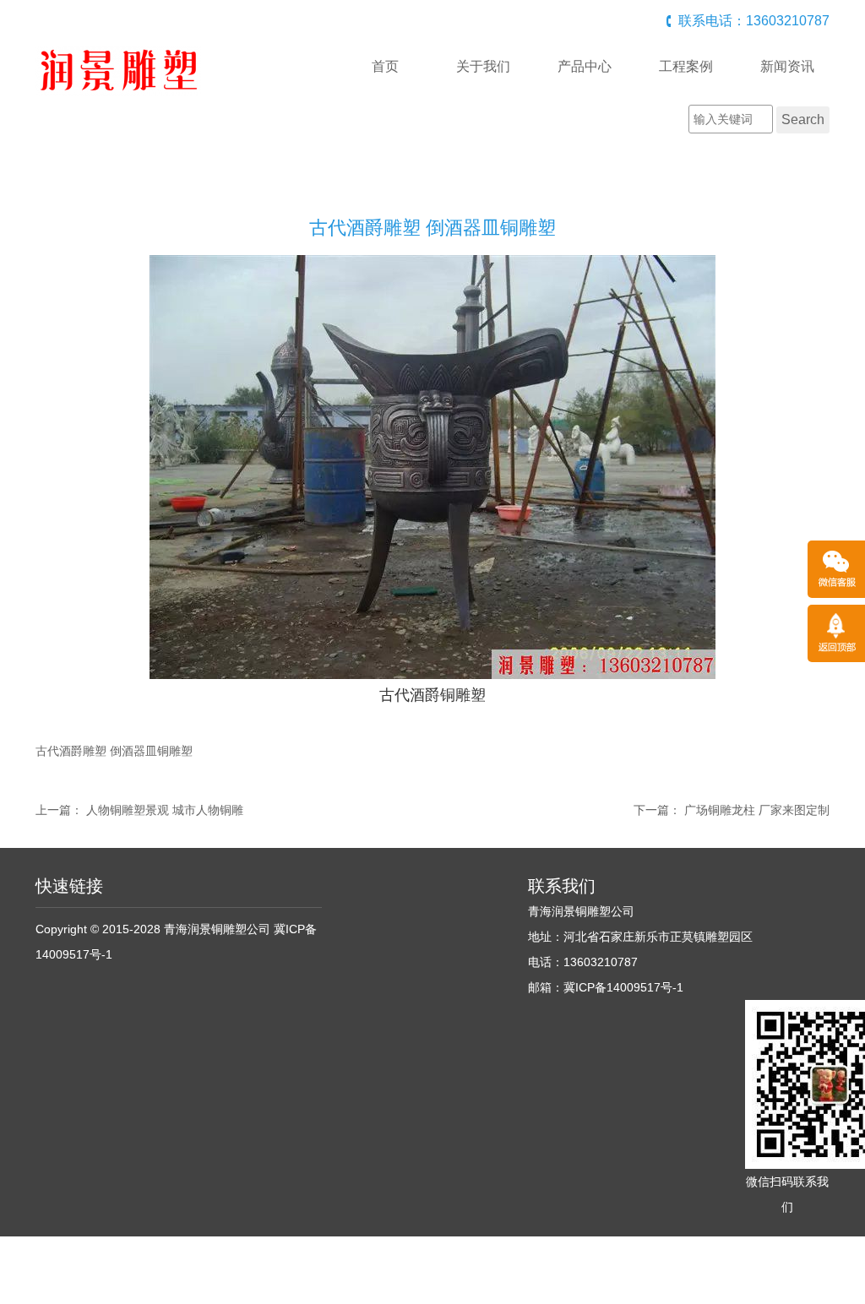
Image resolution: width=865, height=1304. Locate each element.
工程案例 (686, 66)
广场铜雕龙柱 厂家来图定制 (757, 810)
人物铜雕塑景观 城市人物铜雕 (164, 810)
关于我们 (483, 66)
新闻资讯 (787, 66)
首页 (385, 66)
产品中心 (585, 66)
